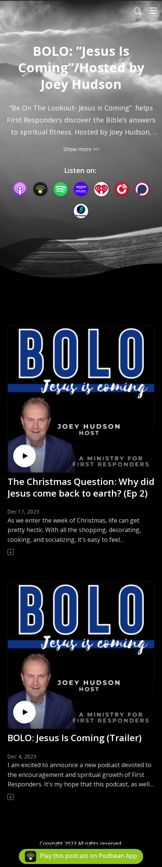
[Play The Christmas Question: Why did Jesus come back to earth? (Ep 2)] (24, 456)
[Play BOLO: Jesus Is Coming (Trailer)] (24, 712)
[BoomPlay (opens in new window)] (81, 211)
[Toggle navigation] (153, 10)
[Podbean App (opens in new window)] (40, 189)
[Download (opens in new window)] (11, 552)
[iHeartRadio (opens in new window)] (101, 189)
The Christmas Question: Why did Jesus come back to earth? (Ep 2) (81, 487)
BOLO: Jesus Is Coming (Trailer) (75, 737)
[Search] (138, 10)
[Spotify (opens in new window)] (60, 189)
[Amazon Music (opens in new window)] (81, 189)
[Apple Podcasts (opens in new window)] (20, 189)
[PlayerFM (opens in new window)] (122, 189)
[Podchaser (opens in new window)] (142, 189)
